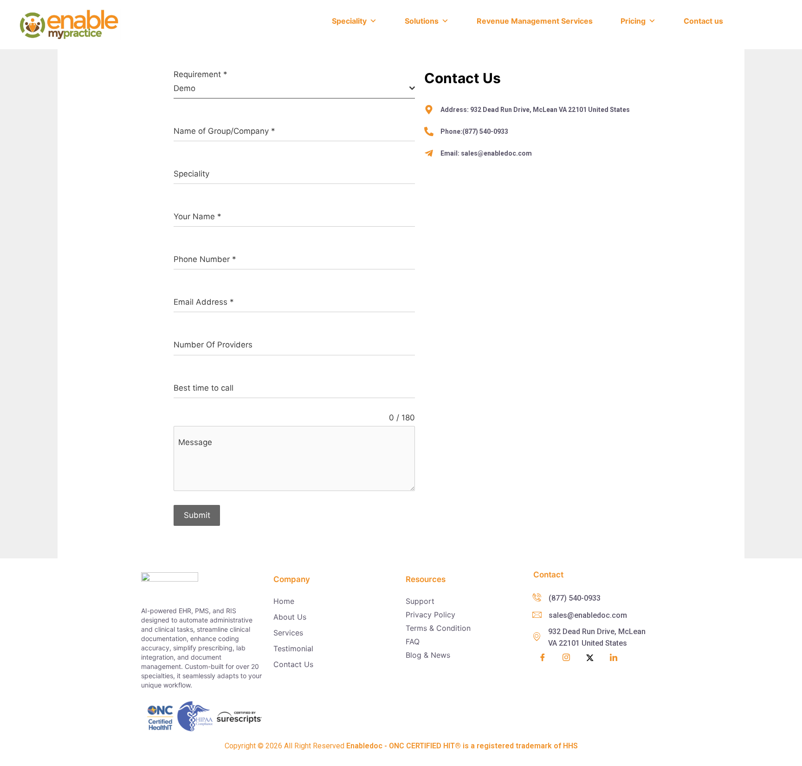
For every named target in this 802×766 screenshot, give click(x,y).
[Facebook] (542, 658)
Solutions (422, 21)
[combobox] (294, 89)
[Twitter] (590, 658)
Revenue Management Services (535, 21)
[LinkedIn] (613, 658)
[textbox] (291, 88)
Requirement (200, 74)
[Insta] (566, 658)
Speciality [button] (349, 21)
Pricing (633, 21)
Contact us (703, 21)
